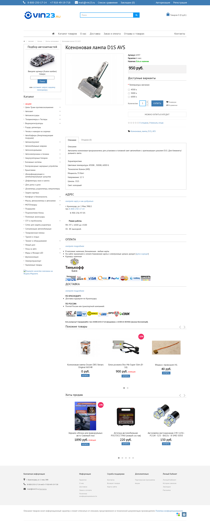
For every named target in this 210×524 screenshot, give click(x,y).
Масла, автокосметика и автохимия (40, 200)
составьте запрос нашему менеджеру (44, 88)
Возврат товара (113, 483)
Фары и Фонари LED (34, 253)
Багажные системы (33, 162)
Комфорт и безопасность (36, 196)
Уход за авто (31, 249)
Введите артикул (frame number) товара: (42, 72)
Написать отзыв (156, 122)
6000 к (134, 96)
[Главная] (53, 34)
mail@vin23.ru (87, 2)
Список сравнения (108, 2)
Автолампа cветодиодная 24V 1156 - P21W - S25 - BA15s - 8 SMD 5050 (166, 434)
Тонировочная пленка (34, 232)
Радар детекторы (33, 127)
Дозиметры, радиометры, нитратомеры (42, 188)
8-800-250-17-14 (37, 2)
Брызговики (30, 170)
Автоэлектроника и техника (37, 154)
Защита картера (32, 192)
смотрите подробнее (74, 246)
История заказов (169, 483)
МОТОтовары (31, 204)
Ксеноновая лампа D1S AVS (71, 41)
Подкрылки (30, 208)
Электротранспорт (33, 261)
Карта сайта (112, 487)
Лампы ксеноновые (52, 41)
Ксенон (39, 41)
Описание (72, 140)
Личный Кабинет (169, 480)
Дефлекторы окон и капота (37, 180)
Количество (133, 103)
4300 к (134, 89)
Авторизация (163, 2)
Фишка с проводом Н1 (166, 364)
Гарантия (82, 480)
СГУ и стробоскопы (33, 220)
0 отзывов (143, 122)
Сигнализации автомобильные (38, 228)
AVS (154, 131)
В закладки (172, 102)
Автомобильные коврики (36, 146)
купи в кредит (142, 254)
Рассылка (167, 490)
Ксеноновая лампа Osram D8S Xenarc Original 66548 (85, 365)
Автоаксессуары (32, 115)
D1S (150, 131)
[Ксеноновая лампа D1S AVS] (94, 79)
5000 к (134, 93)
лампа (144, 131)
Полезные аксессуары (35, 216)
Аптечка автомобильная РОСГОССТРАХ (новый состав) (126, 434)
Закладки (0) (128, 2)
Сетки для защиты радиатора (38, 224)
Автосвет (31, 41)
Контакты (179, 33)
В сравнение (172, 105)
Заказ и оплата (112, 33)
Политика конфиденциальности (88, 494)
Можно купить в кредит (157, 114)
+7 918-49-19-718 (60, 2)
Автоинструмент (32, 142)
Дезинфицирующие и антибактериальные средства (38, 175)
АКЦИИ (28, 104)
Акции (137, 483)
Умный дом (30, 245)
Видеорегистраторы (34, 123)
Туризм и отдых (32, 236)
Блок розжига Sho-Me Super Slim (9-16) (125, 365)
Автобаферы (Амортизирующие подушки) (39, 136)
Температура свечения (139, 85)
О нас (83, 33)
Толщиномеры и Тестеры (36, 119)
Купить (157, 103)
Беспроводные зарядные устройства (41, 166)
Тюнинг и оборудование (36, 241)
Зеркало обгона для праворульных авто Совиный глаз (85, 434)
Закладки (167, 487)
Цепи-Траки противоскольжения (39, 107)
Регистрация (180, 2)
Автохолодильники (33, 150)
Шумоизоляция (31, 257)
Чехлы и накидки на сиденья (37, 131)
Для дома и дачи (33, 184)
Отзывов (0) (86, 140)
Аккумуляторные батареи (36, 158)
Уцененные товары (33, 265)
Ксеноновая (136, 131)
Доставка (95, 33)
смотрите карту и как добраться (79, 201)
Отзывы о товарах (134, 33)
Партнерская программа (145, 480)
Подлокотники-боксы (34, 212)
